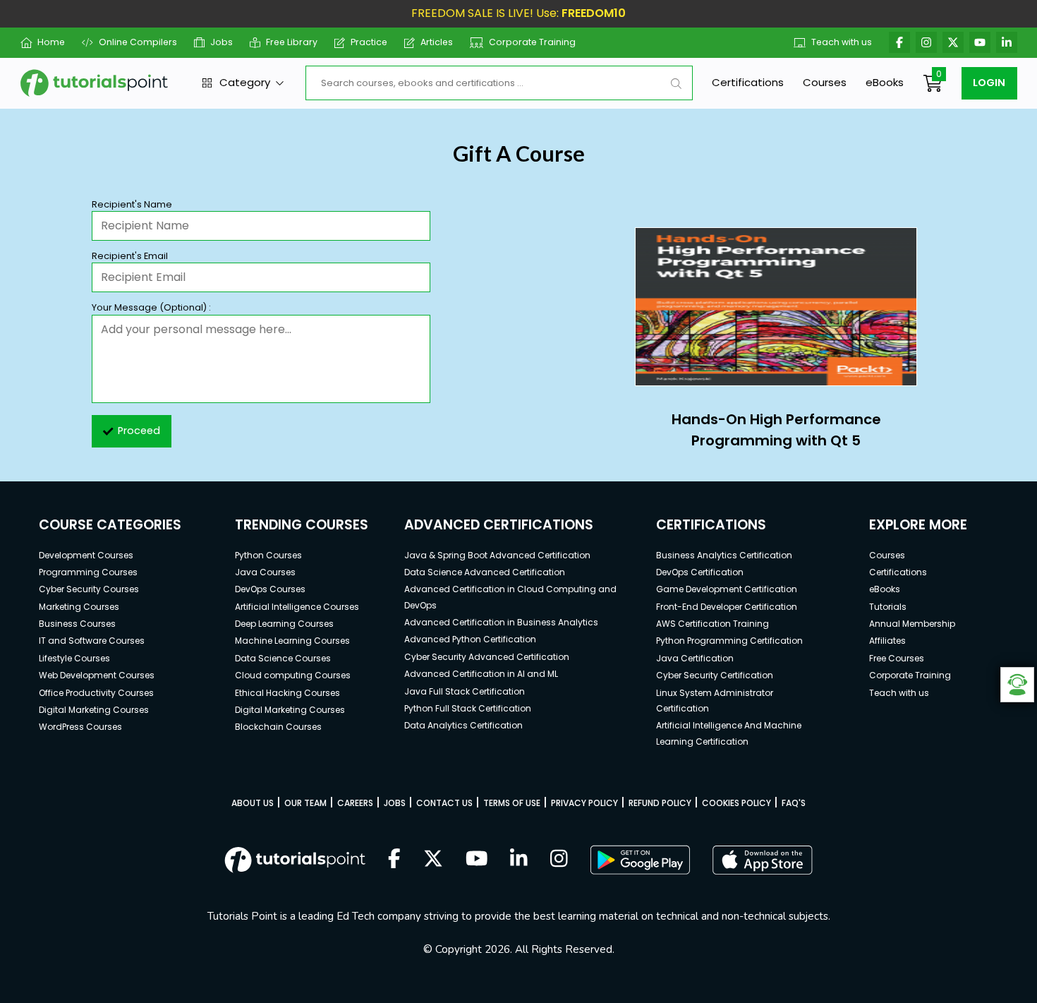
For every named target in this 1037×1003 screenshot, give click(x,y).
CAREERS (355, 803)
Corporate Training (532, 42)
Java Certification (695, 658)
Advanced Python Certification (470, 639)
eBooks (885, 82)
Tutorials (887, 607)
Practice (369, 42)
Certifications (748, 82)
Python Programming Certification (729, 641)
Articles (436, 42)
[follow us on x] (433, 859)
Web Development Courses (96, 675)
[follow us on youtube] (477, 859)
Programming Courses (88, 572)
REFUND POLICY (660, 803)
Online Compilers (137, 42)
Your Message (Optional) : (151, 307)
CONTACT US (444, 803)
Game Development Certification (726, 589)
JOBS (395, 803)
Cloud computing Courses (293, 675)
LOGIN (989, 83)
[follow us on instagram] (559, 859)
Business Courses (77, 624)
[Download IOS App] (762, 860)
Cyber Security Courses (89, 589)
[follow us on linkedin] (519, 859)
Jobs (221, 42)
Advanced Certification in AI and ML (481, 674)
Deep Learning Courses (284, 624)
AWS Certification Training (712, 624)
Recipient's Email (130, 256)
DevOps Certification (700, 572)
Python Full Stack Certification (467, 708)
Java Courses (265, 572)
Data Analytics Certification (463, 725)
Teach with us (841, 42)
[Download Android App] (640, 860)
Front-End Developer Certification (726, 607)
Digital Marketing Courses (94, 710)
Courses (825, 82)
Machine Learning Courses (292, 641)
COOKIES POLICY (736, 803)
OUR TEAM (305, 803)
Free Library (291, 42)
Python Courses (268, 555)
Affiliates (887, 641)
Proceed (139, 431)
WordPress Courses (80, 727)
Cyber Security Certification (714, 675)
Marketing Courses (79, 607)
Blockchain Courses (278, 727)
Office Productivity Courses (96, 693)
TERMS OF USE (511, 803)
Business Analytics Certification (724, 555)
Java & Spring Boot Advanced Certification (497, 555)
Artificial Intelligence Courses (297, 607)
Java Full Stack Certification (464, 691)
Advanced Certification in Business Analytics (501, 622)
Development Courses (86, 555)
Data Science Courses (283, 658)
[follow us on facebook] (394, 859)
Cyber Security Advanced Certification (486, 657)
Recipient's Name (132, 204)
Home (51, 42)
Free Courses (896, 658)
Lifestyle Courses (74, 658)
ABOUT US (252, 803)
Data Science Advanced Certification (484, 572)
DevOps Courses (270, 589)
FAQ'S (794, 803)
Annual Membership (912, 624)
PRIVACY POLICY (584, 803)
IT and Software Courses (92, 641)
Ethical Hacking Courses (287, 693)
